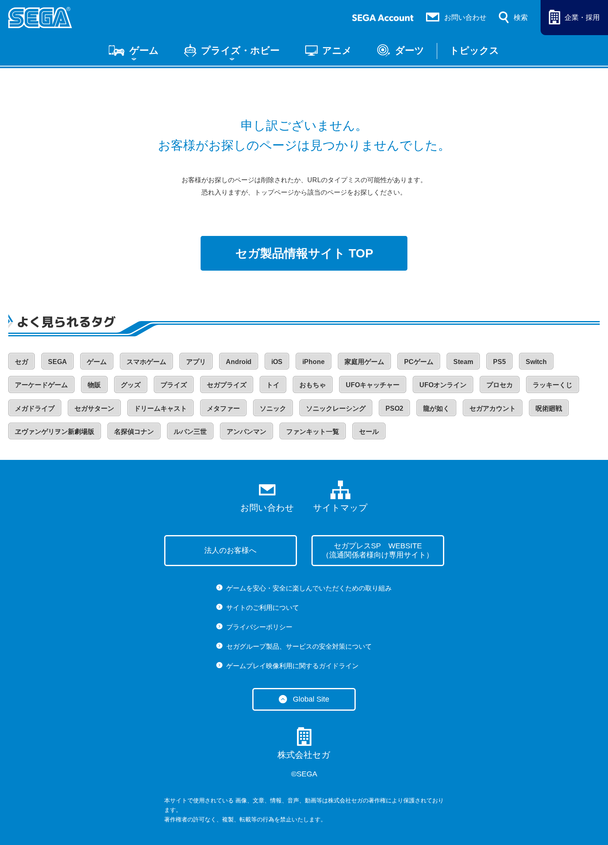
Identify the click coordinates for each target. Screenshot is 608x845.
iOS (276, 361)
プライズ (173, 384)
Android (238, 361)
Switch (536, 361)
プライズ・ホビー (240, 50)
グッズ (131, 384)
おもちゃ (312, 384)
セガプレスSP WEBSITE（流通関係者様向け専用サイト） (377, 550)
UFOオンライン (443, 384)
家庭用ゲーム (364, 361)
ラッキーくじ (552, 384)
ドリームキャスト (160, 408)
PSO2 (394, 408)
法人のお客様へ (230, 550)
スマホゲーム (146, 361)
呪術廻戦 (549, 408)
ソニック (273, 408)
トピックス (474, 50)
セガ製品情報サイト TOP (304, 253)
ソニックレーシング (336, 408)
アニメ (337, 50)
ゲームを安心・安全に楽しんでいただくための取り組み (309, 588)
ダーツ (409, 50)
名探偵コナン (134, 431)
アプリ (196, 361)
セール (369, 431)
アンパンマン (246, 431)
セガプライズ (227, 384)
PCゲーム (418, 361)
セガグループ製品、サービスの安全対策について (299, 646)
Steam (463, 361)
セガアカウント (492, 408)
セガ (21, 361)
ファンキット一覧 (312, 431)
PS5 (499, 361)
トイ (273, 384)
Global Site (311, 699)
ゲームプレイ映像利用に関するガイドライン (292, 665)
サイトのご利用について (262, 607)
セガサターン (94, 408)
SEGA (57, 361)
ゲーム (144, 50)
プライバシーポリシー (259, 627)
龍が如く (436, 408)
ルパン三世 (190, 431)
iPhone (313, 361)
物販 (94, 384)
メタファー (223, 408)
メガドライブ (35, 408)
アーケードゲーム (41, 384)
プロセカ (499, 384)
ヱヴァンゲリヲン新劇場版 (54, 431)
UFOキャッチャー (373, 384)
